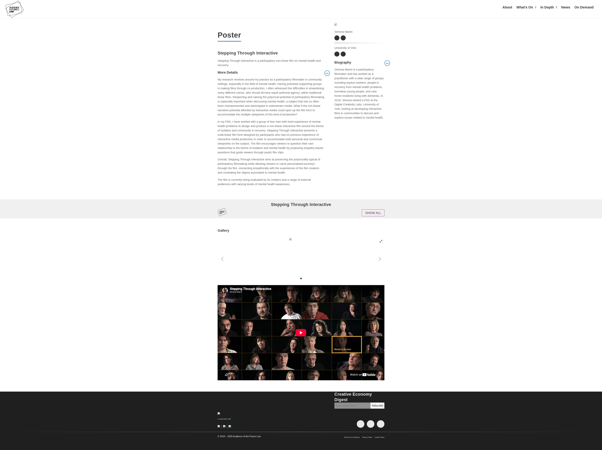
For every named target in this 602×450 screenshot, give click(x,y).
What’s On (524, 7)
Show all (373, 213)
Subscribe (377, 405)
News (565, 7)
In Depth (547, 7)
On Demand (584, 7)
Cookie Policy (379, 437)
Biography (359, 62)
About (507, 7)
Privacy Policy (367, 437)
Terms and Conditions (352, 437)
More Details (271, 72)
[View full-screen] (381, 241)
